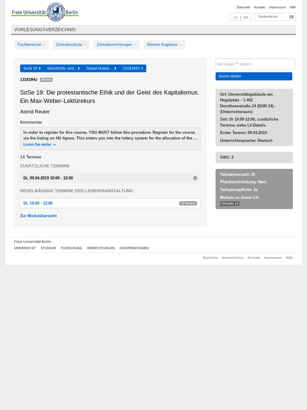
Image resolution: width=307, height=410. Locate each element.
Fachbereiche (30, 44)
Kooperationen (134, 248)
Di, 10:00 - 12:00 (109, 203)
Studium (48, 248)
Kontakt (259, 7)
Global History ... (100, 68)
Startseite (243, 7)
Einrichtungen (101, 248)
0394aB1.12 (229, 203)
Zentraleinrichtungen (115, 44)
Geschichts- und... (62, 68)
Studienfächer (268, 16)
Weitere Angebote (163, 44)
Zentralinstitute (69, 44)
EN (245, 17)
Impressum (277, 7)
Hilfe (293, 7)
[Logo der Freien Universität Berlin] (45, 13)
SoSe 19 (31, 68)
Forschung (71, 248)
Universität (25, 248)
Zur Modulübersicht (38, 216)
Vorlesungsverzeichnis (45, 29)
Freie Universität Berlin (32, 242)
